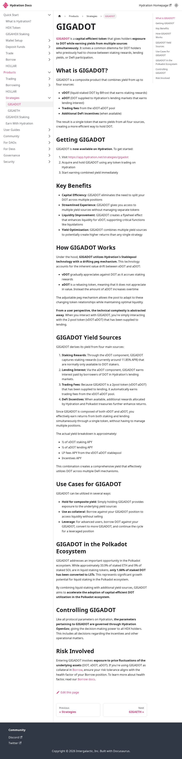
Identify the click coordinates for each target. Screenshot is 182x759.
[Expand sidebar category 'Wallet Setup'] (49, 40)
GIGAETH (14, 111)
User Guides (12, 130)
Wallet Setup (14, 40)
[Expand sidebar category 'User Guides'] (49, 130)
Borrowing (13, 85)
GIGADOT (14, 104)
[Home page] (59, 16)
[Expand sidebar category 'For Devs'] (49, 149)
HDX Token (13, 28)
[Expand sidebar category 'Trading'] (49, 79)
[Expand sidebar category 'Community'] (49, 136)
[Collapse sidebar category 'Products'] (49, 72)
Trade (9, 53)
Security (9, 162)
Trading (11, 79)
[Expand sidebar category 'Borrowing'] (49, 85)
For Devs (9, 149)
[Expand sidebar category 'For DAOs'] (49, 142)
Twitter (13, 743)
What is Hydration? (18, 21)
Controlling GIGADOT (162, 71)
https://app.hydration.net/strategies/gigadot (98, 157)
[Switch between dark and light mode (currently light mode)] (176, 5)
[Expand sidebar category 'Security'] (49, 162)
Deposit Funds (15, 47)
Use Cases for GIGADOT (163, 53)
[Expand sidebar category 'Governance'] (49, 155)
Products (10, 72)
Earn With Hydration (19, 123)
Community (11, 136)
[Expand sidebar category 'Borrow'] (49, 59)
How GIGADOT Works (163, 35)
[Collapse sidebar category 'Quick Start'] (49, 15)
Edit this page (70, 692)
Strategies (12, 98)
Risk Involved (163, 78)
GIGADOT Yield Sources (163, 44)
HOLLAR (11, 66)
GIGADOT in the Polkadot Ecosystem (166, 62)
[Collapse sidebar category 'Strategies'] (49, 98)
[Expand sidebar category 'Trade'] (49, 53)
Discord (14, 737)
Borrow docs (86, 679)
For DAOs (10, 142)
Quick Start (11, 15)
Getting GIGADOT (165, 23)
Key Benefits (162, 28)
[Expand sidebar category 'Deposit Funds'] (49, 47)
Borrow (11, 60)
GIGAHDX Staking (17, 34)
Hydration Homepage (153, 5)
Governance (12, 155)
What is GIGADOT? (165, 18)
